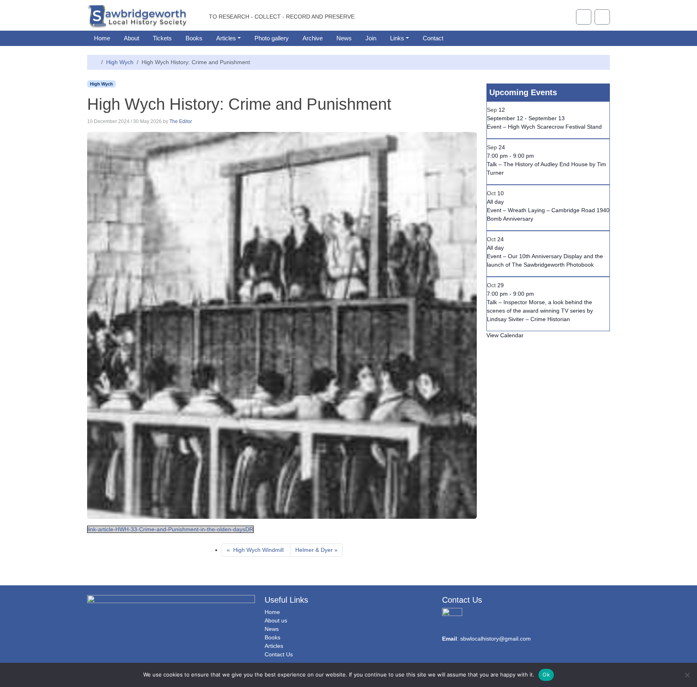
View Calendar (505, 335)
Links (397, 38)
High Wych (120, 62)
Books (194, 38)
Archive (313, 38)
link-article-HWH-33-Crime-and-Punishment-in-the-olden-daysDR (170, 529)
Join (370, 38)
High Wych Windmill (258, 550)
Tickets (162, 38)
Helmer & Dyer (314, 550)
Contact (433, 38)
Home (102, 38)
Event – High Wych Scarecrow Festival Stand (544, 126)
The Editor (180, 121)
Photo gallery (272, 38)
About (131, 38)
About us (276, 620)
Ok (546, 674)
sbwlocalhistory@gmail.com (495, 638)
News (344, 38)
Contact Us (279, 654)
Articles (226, 38)
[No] (687, 675)
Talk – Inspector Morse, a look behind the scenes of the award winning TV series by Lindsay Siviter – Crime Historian (540, 310)
